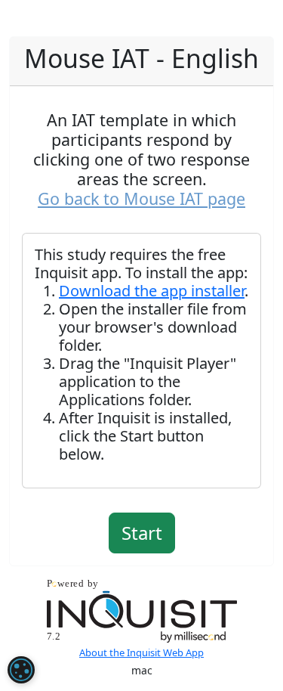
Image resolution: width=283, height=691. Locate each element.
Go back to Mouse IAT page (141, 198)
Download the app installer (152, 290)
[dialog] (21, 669)
